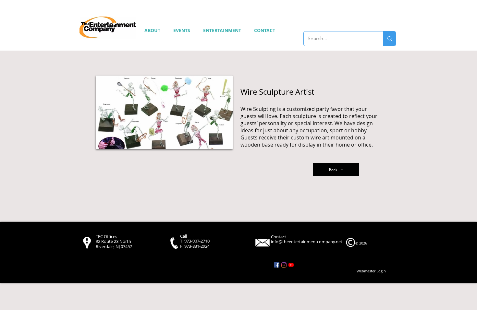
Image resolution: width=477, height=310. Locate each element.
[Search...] (389, 38)
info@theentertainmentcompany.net (306, 241)
